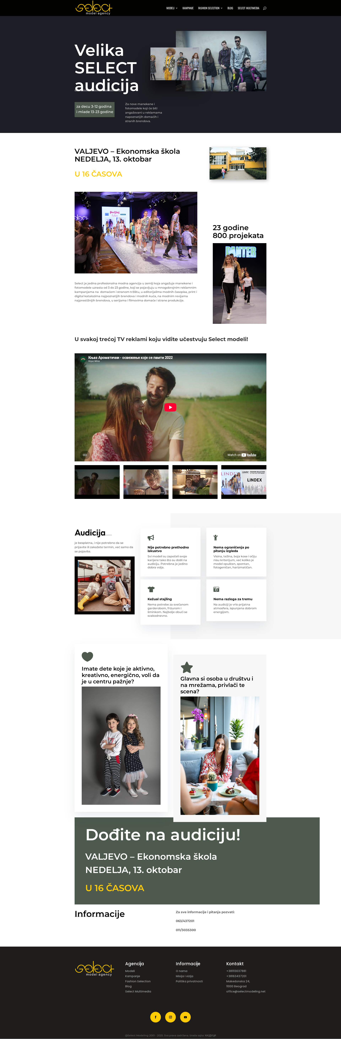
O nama (182, 971)
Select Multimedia (138, 991)
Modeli (130, 971)
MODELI (170, 8)
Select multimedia (248, 8)
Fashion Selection (208, 8)
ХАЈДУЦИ (210, 1035)
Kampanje (188, 8)
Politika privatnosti (189, 981)
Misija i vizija (185, 976)
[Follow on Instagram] (170, 1017)
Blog (230, 8)
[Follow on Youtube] (185, 1017)
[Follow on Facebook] (155, 1017)
